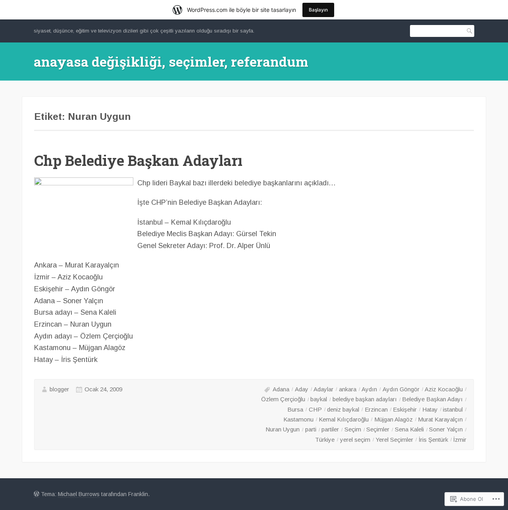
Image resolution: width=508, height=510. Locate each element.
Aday (301, 389)
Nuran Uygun (283, 429)
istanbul (453, 409)
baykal (318, 399)
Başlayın (318, 10)
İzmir (459, 439)
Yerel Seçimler (394, 439)
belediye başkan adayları (365, 399)
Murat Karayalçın (440, 419)
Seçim (352, 429)
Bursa (295, 409)
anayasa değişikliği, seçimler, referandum (171, 61)
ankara (347, 389)
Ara (468, 31)
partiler (330, 429)
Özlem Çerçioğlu (283, 399)
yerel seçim (355, 439)
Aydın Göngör (401, 389)
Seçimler (377, 429)
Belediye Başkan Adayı (432, 399)
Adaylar (323, 389)
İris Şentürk (433, 439)
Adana (281, 389)
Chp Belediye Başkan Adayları (138, 160)
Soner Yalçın (446, 429)
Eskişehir (405, 409)
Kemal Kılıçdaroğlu (344, 419)
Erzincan (376, 409)
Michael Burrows (79, 494)
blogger (59, 389)
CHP (315, 409)
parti (310, 429)
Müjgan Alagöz (393, 419)
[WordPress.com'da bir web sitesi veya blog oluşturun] (36, 494)
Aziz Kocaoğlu (444, 389)
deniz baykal (343, 409)
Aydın (369, 389)
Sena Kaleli (409, 429)
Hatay (430, 409)
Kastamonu (298, 419)
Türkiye (325, 439)
